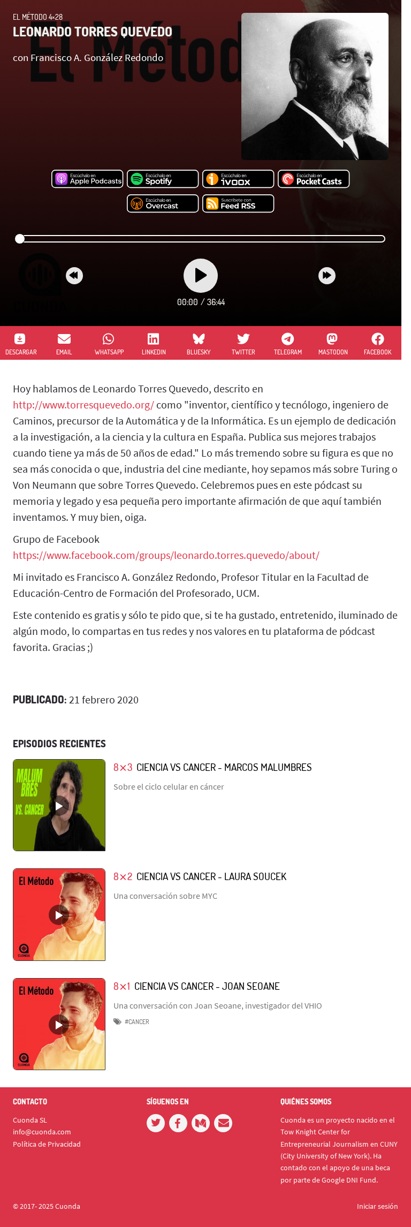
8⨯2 (122, 876)
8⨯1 (121, 986)
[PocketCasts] (314, 179)
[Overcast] (163, 204)
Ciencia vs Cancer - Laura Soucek (211, 876)
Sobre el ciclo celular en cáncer (168, 786)
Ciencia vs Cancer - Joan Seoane (207, 986)
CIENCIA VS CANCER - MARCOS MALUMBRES (224, 767)
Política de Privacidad (47, 1144)
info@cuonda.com (42, 1132)
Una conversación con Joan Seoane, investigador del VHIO (217, 1005)
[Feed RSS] (238, 204)
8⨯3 (122, 767)
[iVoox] (238, 179)
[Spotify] (163, 179)
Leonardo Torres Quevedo (92, 31)
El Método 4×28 (38, 16)
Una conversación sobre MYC (165, 895)
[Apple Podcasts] (87, 179)
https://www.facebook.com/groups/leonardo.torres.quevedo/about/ (166, 555)
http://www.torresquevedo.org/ (83, 404)
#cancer (137, 1022)
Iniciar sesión (377, 1206)
